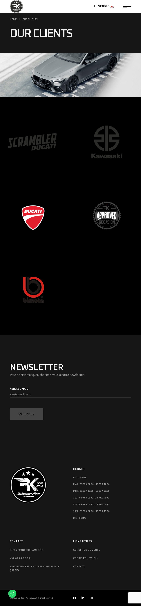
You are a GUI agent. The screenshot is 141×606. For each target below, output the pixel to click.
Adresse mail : (19, 389)
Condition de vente (86, 550)
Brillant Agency (25, 597)
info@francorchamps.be (26, 550)
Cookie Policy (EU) (85, 558)
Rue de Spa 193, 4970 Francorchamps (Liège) (35, 569)
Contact (79, 566)
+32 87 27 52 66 (20, 558)
